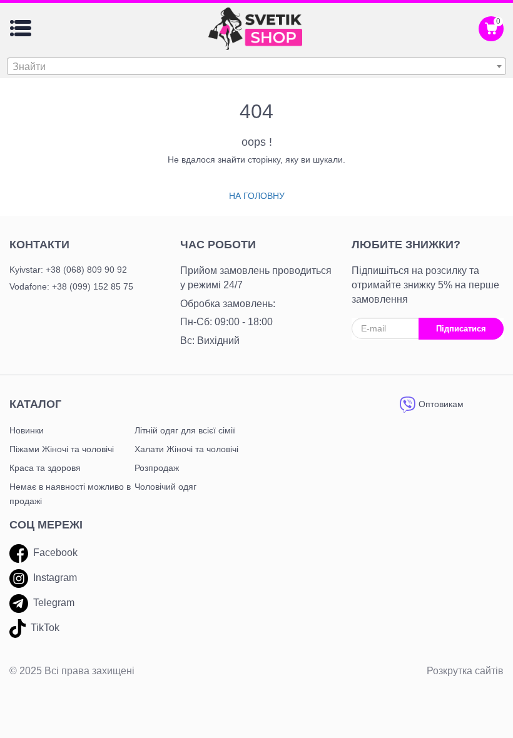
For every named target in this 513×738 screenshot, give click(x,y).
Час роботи (218, 244)
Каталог (35, 404)
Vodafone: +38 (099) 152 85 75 (71, 286)
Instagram (55, 577)
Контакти (39, 244)
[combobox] (256, 66)
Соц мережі (46, 524)
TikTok (45, 627)
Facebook (55, 552)
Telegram (53, 602)
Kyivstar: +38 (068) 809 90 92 (68, 270)
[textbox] (256, 67)
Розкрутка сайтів (465, 670)
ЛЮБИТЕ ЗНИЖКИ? (406, 244)
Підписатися (461, 328)
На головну (257, 196)
